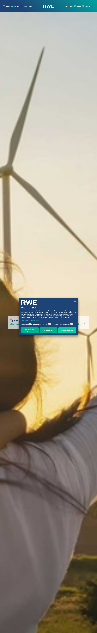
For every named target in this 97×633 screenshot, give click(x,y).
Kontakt (16, 6)
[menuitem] (15, 6)
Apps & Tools (28, 6)
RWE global (69, 6)
